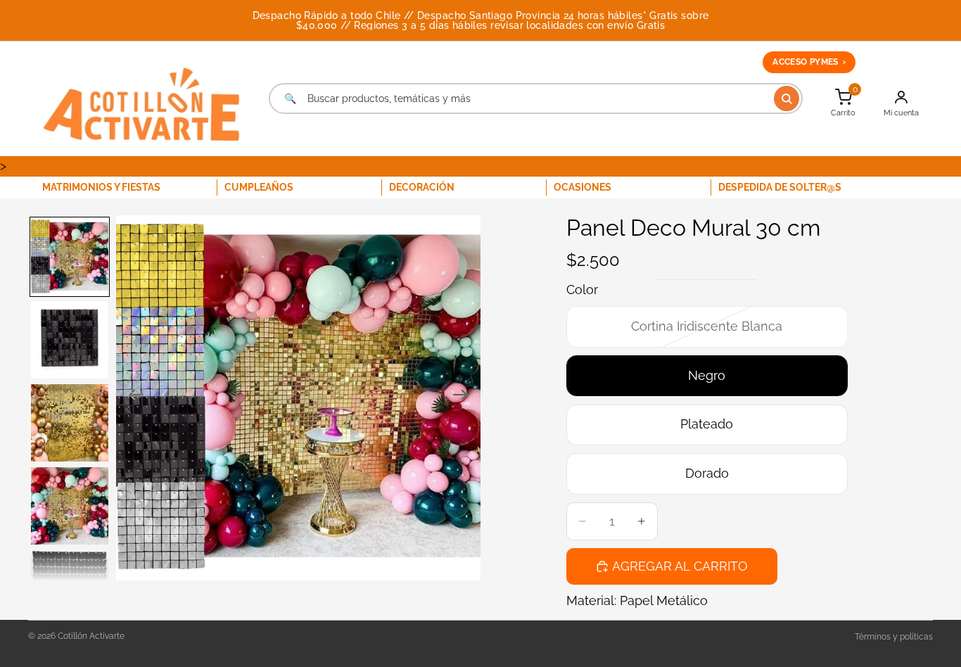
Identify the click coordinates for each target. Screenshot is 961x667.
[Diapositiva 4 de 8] (69, 506)
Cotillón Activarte (91, 636)
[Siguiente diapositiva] (464, 398)
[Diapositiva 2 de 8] (69, 340)
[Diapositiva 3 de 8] (69, 423)
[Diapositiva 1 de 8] (69, 257)
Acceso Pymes (809, 62)
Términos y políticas (894, 637)
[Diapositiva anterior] (132, 398)
